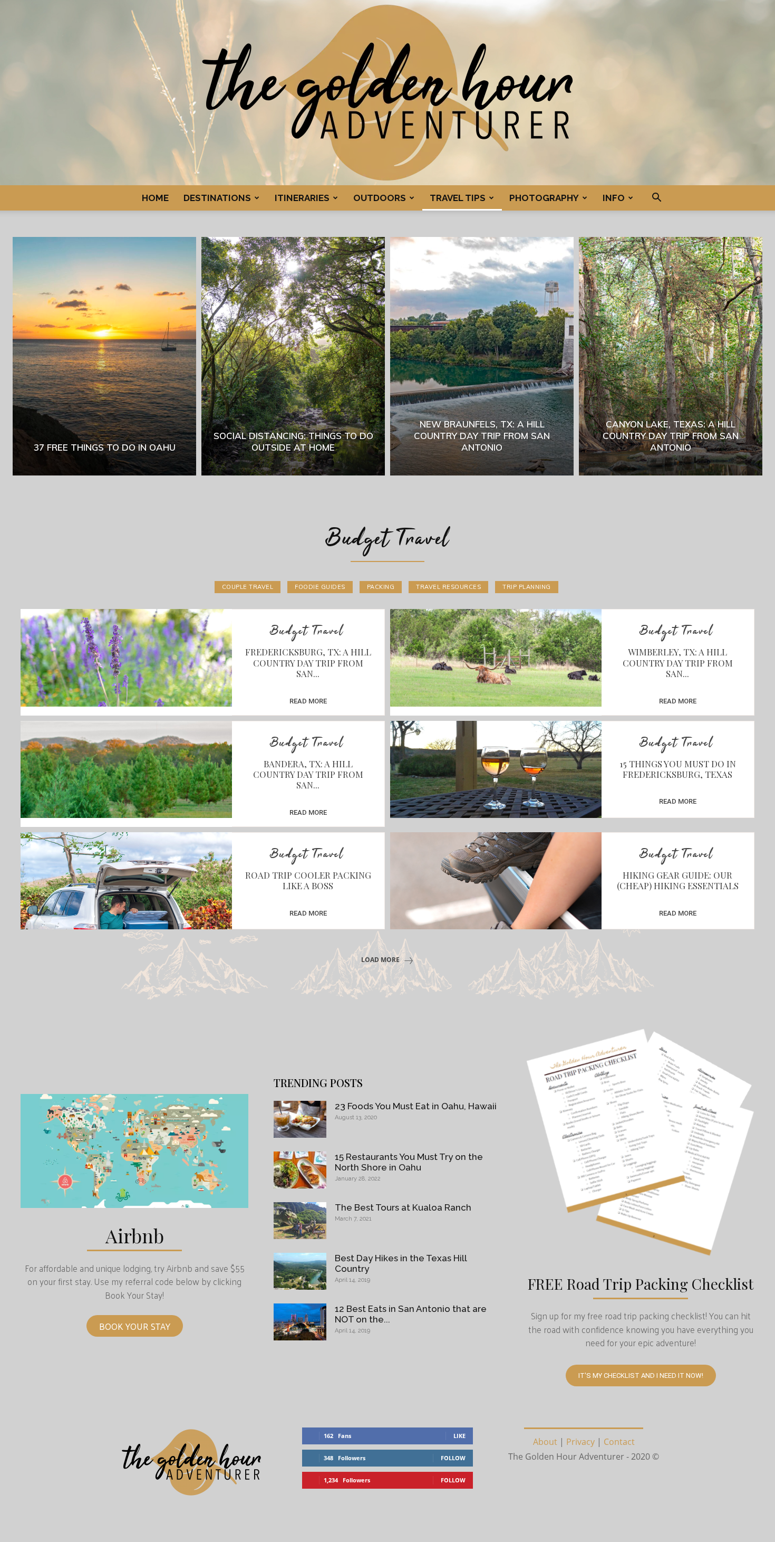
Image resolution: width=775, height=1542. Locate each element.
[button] (656, 198)
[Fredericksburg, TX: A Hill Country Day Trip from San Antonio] (126, 657)
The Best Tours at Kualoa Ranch (403, 1207)
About (545, 1442)
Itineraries (302, 198)
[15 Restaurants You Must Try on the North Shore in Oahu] (300, 1169)
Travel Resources (448, 587)
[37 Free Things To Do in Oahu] (104, 356)
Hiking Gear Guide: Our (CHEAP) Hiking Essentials (678, 880)
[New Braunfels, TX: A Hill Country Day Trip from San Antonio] (482, 356)
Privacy (580, 1442)
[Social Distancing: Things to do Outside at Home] (293, 356)
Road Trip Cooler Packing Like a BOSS (308, 880)
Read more (308, 701)
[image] (134, 1151)
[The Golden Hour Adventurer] (387, 92)
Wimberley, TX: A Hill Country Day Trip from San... (678, 662)
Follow (453, 1458)
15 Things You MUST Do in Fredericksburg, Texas (677, 769)
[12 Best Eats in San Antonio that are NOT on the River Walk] (300, 1321)
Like (459, 1436)
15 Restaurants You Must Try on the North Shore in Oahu (409, 1162)
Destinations (217, 198)
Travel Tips (458, 198)
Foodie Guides (320, 587)
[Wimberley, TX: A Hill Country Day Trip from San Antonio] (496, 657)
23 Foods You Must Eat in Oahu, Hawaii (416, 1106)
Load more (380, 959)
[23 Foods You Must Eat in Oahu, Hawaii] (300, 1119)
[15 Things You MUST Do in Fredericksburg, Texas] (496, 769)
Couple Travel (248, 587)
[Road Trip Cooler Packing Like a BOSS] (126, 880)
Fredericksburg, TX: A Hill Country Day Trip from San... (308, 662)
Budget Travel (306, 632)
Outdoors (379, 198)
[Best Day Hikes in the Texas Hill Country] (300, 1271)
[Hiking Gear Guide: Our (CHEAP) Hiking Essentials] (496, 880)
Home (155, 198)
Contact (619, 1442)
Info (614, 198)
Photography (544, 198)
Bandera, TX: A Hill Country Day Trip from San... (308, 774)
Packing (381, 587)
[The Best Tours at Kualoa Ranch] (300, 1220)
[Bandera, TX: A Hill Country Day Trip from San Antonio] (126, 769)
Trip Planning (526, 587)
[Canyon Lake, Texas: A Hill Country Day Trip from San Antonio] (670, 356)
